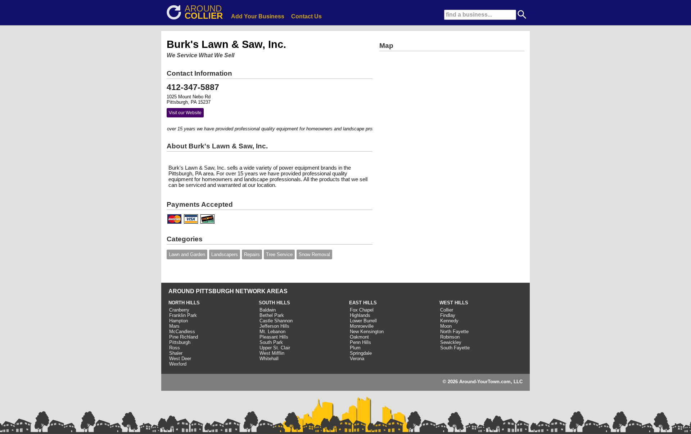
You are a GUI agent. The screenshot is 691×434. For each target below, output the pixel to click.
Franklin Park (183, 315)
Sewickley (450, 342)
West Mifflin (271, 353)
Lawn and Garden (187, 254)
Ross (174, 347)
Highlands (360, 315)
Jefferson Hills (274, 326)
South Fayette (455, 347)
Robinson (450, 337)
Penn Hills (360, 342)
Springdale (361, 353)
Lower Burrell (363, 320)
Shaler (175, 353)
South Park (271, 342)
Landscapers (224, 254)
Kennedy (449, 320)
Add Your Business (257, 16)
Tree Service (279, 254)
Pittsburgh (179, 342)
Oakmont (359, 337)
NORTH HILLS (184, 302)
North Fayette (454, 331)
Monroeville (362, 326)
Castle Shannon (276, 320)
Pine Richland (183, 337)
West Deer (180, 358)
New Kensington (367, 331)
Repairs (252, 254)
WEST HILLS (453, 302)
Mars (174, 326)
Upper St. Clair (274, 347)
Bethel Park (271, 315)
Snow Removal (314, 254)
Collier (446, 310)
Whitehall (269, 358)
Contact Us (306, 16)
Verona (357, 358)
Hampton (178, 320)
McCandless (182, 331)
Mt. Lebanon (272, 331)
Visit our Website (185, 112)
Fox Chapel (362, 310)
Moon (446, 326)
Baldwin (267, 310)
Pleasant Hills (273, 337)
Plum (355, 347)
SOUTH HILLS (274, 302)
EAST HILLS (363, 302)
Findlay (447, 315)
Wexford (177, 364)
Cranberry (179, 310)
